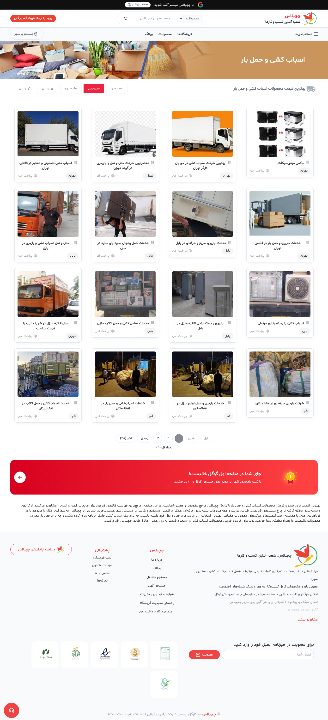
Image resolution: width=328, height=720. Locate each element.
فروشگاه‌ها (184, 34)
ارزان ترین (48, 88)
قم (306, 411)
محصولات (165, 34)
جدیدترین (94, 88)
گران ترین (25, 88)
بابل (227, 250)
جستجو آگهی (157, 585)
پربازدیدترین (71, 88)
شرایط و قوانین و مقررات (157, 594)
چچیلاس (292, 16)
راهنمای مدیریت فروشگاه (157, 603)
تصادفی (117, 88)
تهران (304, 170)
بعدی (144, 438)
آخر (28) (126, 438)
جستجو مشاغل (157, 577)
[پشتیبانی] (11, 710)
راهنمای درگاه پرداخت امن (156, 611)
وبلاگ (149, 34)
